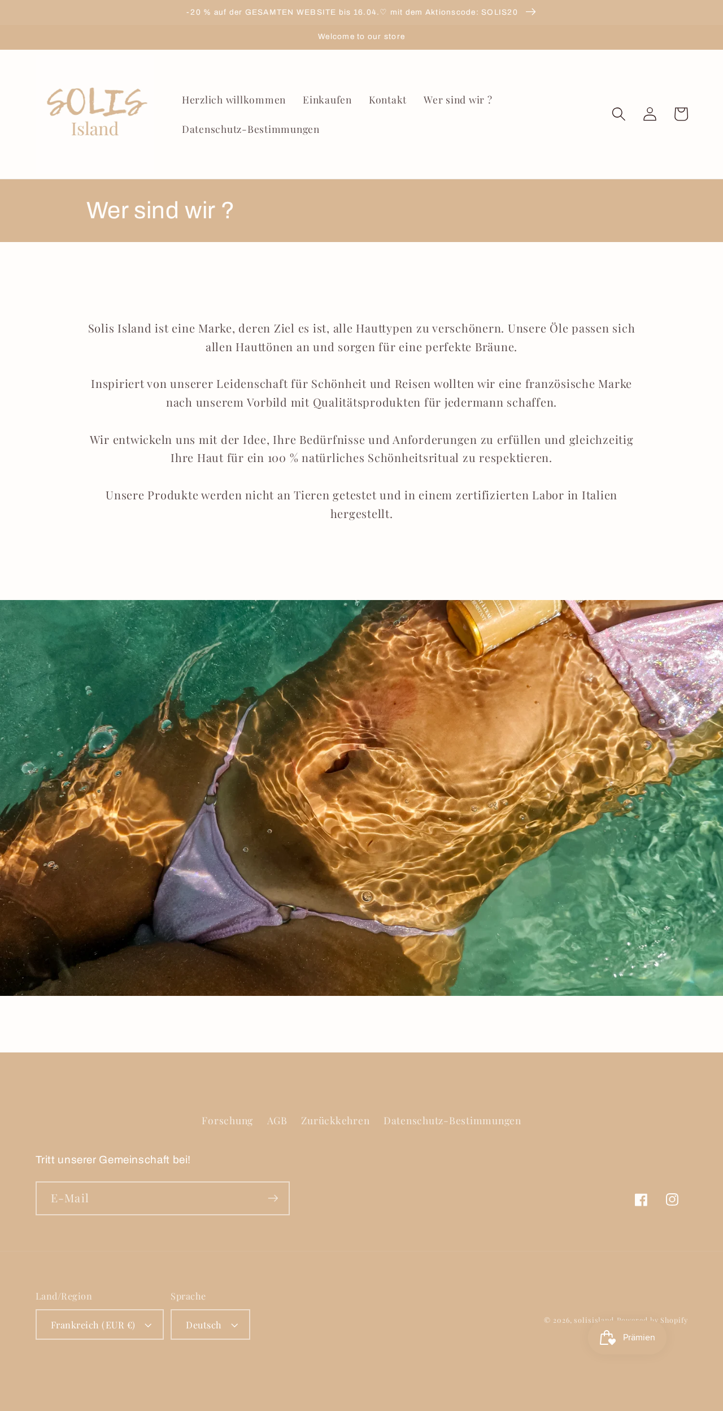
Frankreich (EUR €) (93, 1324)
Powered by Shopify (652, 1319)
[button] (618, 114)
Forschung (227, 1120)
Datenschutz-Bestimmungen (452, 1120)
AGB (277, 1120)
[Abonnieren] (273, 1198)
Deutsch (204, 1324)
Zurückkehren (335, 1120)
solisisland (594, 1319)
